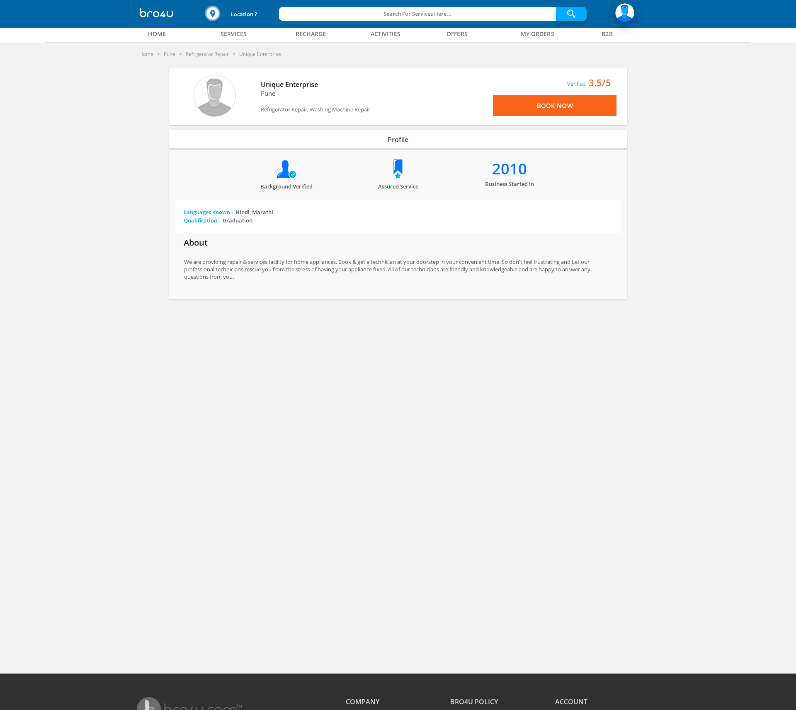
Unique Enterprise (289, 84)
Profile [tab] (398, 139)
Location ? (244, 14)
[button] (241, 14)
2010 (509, 169)
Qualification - (218, 220)
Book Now (555, 105)
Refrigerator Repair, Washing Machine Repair (315, 109)
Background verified (286, 186)
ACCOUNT (571, 701)
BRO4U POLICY (474, 701)
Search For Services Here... (417, 13)
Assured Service (398, 186)
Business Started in (509, 184)
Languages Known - (228, 212)
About (196, 242)
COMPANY (362, 701)
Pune (268, 93)
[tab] (157, 34)
